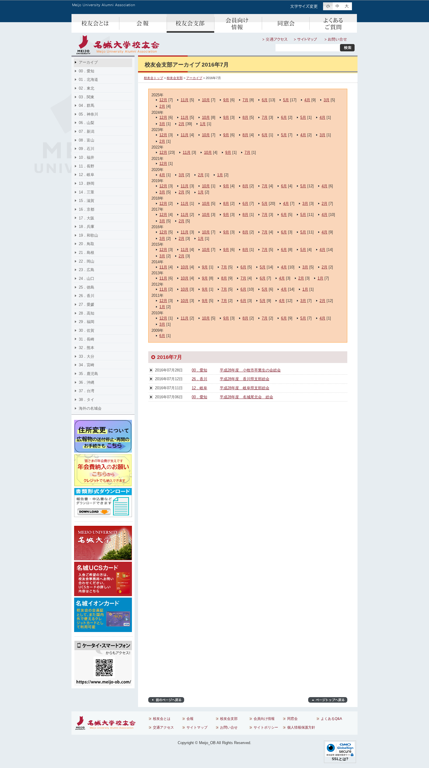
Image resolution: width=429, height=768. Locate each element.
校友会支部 (190, 23)
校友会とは (95, 23)
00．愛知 (199, 370)
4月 (307, 100)
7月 (245, 100)
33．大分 (86, 356)
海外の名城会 (90, 408)
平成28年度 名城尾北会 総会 (246, 397)
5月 (286, 100)
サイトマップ (306, 39)
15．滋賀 (86, 200)
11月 (185, 100)
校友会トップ (153, 78)
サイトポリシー (266, 727)
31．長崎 (86, 339)
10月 (206, 100)
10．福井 (86, 157)
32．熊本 (86, 347)
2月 (162, 106)
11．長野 (86, 166)
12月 (163, 100)
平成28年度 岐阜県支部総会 (244, 388)
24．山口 (86, 278)
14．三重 (86, 192)
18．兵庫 (86, 226)
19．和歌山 (88, 235)
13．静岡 (86, 183)
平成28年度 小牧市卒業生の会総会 (250, 370)
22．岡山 (86, 261)
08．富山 (86, 140)
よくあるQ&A (333, 23)
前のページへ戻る (166, 700)
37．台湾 (86, 391)
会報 (143, 23)
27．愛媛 (86, 304)
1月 (203, 124)
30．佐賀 (86, 330)
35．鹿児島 (88, 373)
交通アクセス (274, 39)
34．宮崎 (86, 365)
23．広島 (86, 270)
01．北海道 (88, 79)
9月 (226, 100)
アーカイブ (194, 78)
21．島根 (86, 252)
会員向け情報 (238, 23)
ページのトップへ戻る (327, 700)
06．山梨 (86, 123)
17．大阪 (86, 218)
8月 (245, 117)
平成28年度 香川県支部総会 (244, 379)
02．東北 (86, 88)
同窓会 (285, 23)
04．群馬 (86, 105)
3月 (326, 100)
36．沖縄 (86, 382)
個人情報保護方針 (301, 727)
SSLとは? (340, 759)
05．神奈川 (88, 114)
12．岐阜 (199, 388)
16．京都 (86, 209)
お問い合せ (336, 39)
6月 (265, 100)
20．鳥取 (86, 244)
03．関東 (86, 97)
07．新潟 (86, 131)
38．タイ (86, 399)
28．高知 (86, 313)
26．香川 (199, 379)
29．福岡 (86, 322)
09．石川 (86, 148)
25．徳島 (86, 287)
